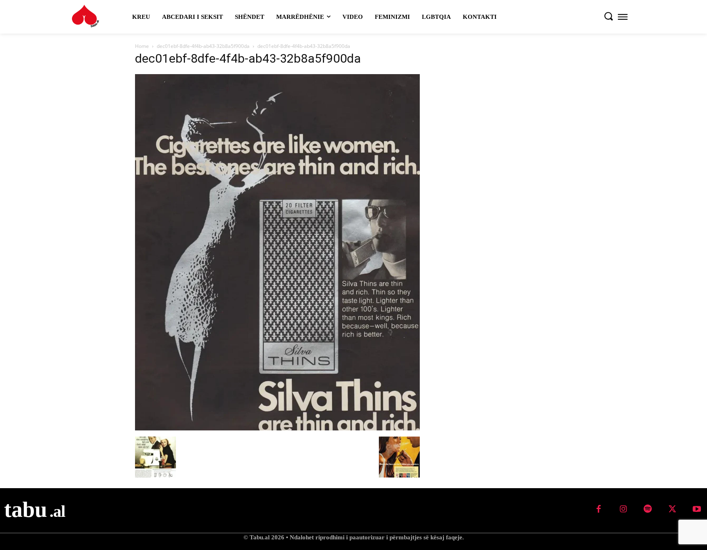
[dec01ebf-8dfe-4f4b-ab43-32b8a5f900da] (277, 428)
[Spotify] (647, 509)
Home (142, 46)
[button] (608, 16)
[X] (672, 509)
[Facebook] (598, 509)
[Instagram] (623, 509)
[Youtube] (697, 509)
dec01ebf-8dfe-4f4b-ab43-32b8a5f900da (203, 46)
